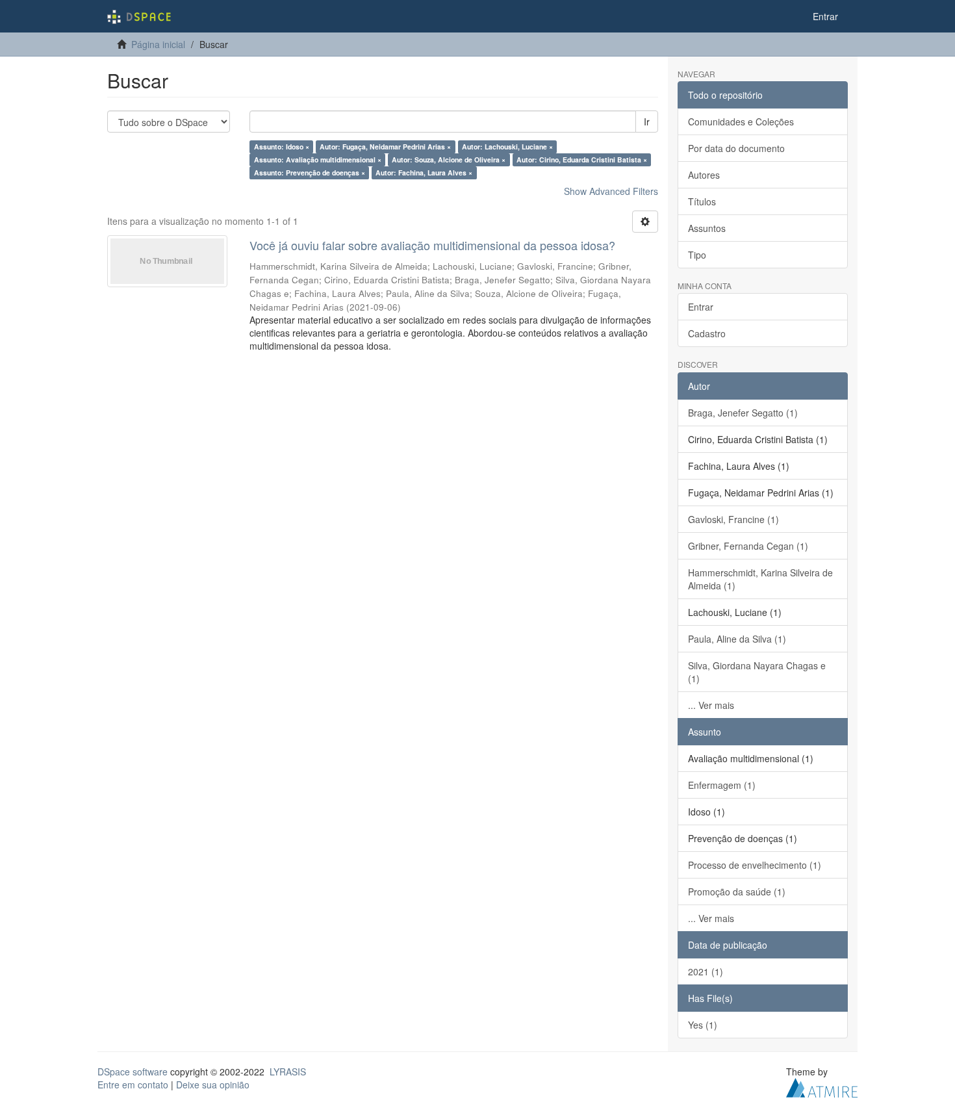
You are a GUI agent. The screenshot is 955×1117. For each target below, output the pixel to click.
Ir (647, 121)
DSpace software (132, 1071)
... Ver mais (711, 705)
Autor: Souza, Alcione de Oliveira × (448, 159)
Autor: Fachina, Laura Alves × (424, 172)
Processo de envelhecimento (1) (754, 864)
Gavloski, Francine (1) (733, 519)
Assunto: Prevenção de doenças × (309, 172)
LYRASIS (288, 1071)
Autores (704, 174)
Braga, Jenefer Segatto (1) (743, 412)
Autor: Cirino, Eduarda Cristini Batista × (581, 159)
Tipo (697, 254)
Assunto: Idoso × (281, 146)
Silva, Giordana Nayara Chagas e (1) (757, 672)
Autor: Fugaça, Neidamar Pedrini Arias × (385, 146)
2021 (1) (705, 971)
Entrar (700, 306)
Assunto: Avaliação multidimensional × (317, 159)
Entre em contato (132, 1084)
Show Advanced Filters (611, 191)
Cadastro (707, 333)
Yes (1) (702, 1024)
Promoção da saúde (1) (736, 891)
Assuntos (707, 228)
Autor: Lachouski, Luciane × (507, 146)
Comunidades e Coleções (741, 121)
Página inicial (158, 44)
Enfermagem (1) (722, 784)
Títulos (702, 201)
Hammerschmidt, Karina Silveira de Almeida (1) (760, 579)
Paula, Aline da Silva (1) (737, 638)
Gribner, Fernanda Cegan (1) (748, 545)
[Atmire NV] (822, 1085)
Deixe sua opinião (212, 1084)
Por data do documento (736, 148)
